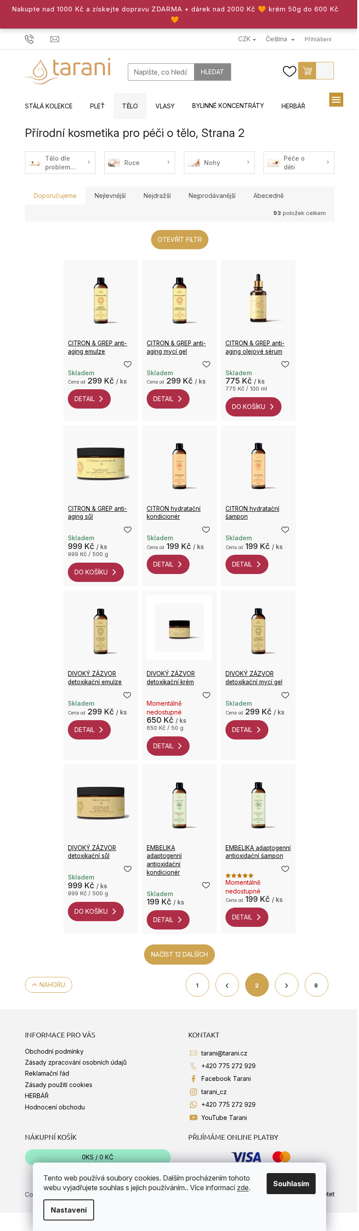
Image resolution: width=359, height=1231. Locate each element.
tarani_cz (214, 1091)
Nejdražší (157, 195)
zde (243, 1187)
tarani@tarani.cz (224, 1053)
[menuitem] (48, 106)
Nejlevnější (110, 195)
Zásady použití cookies (58, 1084)
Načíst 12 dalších (179, 954)
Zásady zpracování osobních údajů (76, 1062)
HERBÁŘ (37, 1095)
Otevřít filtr (180, 239)
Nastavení (69, 1210)
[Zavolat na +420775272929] (38, 38)
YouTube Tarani (224, 1117)
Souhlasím (291, 1183)
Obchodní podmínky (54, 1051)
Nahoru (52, 984)
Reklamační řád (47, 1073)
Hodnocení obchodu (55, 1107)
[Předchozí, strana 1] (227, 985)
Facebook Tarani (226, 1078)
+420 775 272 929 (228, 1065)
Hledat (212, 71)
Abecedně (268, 195)
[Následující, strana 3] (287, 985)
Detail (84, 398)
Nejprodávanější (212, 195)
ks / (97, 1157)
